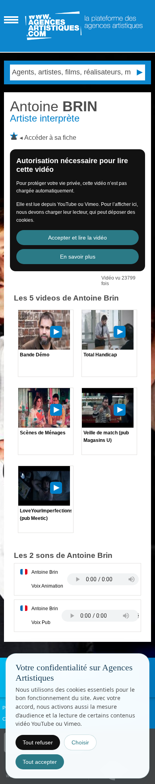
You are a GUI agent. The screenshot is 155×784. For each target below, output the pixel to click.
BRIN (53, 106)
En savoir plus (77, 256)
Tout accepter (40, 762)
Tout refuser (38, 742)
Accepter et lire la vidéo (77, 237)
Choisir (80, 742)
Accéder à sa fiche (50, 137)
